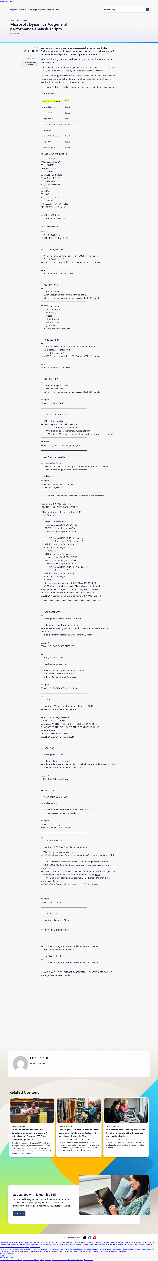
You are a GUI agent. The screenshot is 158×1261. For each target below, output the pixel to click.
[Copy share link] (25, 51)
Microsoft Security (15, 1249)
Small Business (89, 1249)
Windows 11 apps (107, 1242)
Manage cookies (46, 1260)
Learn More (19, 1213)
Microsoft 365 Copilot (76, 1249)
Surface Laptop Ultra (25, 1242)
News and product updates (30, 63)
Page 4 (67, 118)
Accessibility (113, 1251)
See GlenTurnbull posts (37, 1063)
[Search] (147, 9)
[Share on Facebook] (29, 51)
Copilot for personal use (75, 1242)
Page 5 (67, 124)
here (98, 874)
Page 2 (67, 107)
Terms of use (56, 1260)
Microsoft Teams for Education (93, 1244)
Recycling (80, 1260)
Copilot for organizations (59, 1242)
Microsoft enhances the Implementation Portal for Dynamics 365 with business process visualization (125, 1132)
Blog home (13, 10)
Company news (68, 1251)
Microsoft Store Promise (32, 1244)
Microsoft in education (60, 1244)
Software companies (30, 1251)
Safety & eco (72, 1260)
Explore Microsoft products (92, 1242)
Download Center (129, 1242)
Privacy (38, 1260)
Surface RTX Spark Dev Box (41, 1242)
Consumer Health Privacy (8, 1260)
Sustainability (121, 1251)
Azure (96, 1249)
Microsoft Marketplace (15, 1251)
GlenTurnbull (15, 33)
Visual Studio (41, 1251)
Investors (90, 1251)
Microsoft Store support (144, 1242)
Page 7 (67, 142)
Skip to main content (7, 1)
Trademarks (64, 1260)
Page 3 (67, 113)
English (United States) (7, 1253)
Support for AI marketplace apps (134, 1249)
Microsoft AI (4, 1249)
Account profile (118, 1242)
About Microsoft (57, 1251)
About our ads (88, 1260)
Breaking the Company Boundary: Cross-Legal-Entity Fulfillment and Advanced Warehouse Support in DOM (79, 1132)
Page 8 (67, 147)
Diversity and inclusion (101, 1251)
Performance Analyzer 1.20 (54, 51)
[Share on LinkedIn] (37, 51)
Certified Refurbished (17, 1244)
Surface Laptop (13, 1242)
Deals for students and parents (19, 1247)
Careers (48, 1251)
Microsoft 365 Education (111, 1244)
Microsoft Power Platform (49, 1249)
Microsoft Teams (63, 1249)
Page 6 (67, 136)
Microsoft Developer (105, 1249)
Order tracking (5, 1244)
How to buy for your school (129, 1244)
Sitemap (19, 1260)
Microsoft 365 (35, 1249)
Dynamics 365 (26, 1249)
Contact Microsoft (29, 1260)
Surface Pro (4, 1242)
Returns (154, 1242)
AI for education (35, 1247)
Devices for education (75, 1244)
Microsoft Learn (117, 1249)
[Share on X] (33, 51)
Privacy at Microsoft (80, 1251)
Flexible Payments (46, 1244)
